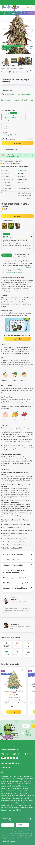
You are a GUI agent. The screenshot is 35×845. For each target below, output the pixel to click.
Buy (14, 712)
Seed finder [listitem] (21, 12)
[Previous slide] (1, 61)
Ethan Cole (13, 599)
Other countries (9, 763)
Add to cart (17, 143)
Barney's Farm (22, 170)
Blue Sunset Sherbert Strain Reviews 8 (22, 255)
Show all (29, 198)
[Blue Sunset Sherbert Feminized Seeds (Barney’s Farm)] (17, 33)
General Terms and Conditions (28, 734)
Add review (17, 216)
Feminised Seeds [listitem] (4, 12)
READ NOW (17, 339)
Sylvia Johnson (15, 624)
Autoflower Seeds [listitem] (13, 12)
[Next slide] (34, 61)
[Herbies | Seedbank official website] (10, 7)
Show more (29, 267)
